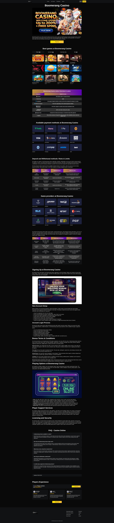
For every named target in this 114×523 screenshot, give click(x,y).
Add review (76, 486)
